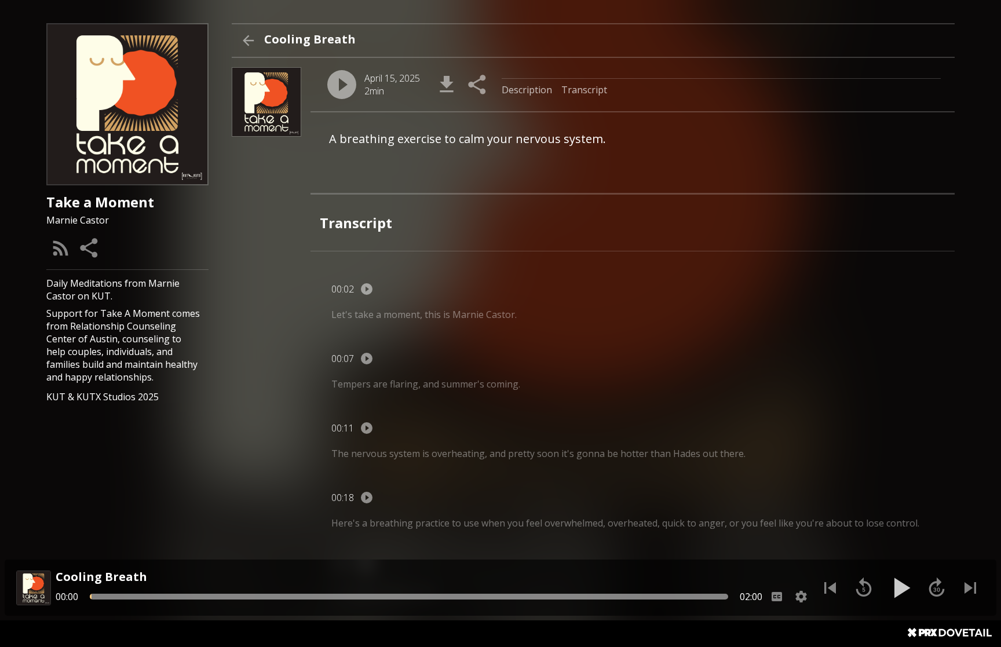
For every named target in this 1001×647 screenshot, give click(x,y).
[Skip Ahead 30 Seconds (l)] (936, 587)
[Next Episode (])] (970, 587)
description (527, 89)
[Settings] (801, 596)
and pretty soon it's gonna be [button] (553, 453)
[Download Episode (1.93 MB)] (446, 84)
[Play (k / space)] (900, 588)
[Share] (89, 247)
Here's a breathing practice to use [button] (405, 523)
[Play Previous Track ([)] (830, 587)
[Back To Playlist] (248, 40)
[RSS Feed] (60, 247)
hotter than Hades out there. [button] (683, 453)
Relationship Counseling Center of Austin (111, 332)
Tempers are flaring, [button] (376, 384)
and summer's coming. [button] (471, 384)
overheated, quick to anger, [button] (667, 523)
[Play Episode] (341, 84)
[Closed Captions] (777, 596)
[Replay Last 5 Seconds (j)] (863, 587)
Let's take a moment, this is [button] (390, 314)
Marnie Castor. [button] (484, 314)
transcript (584, 89)
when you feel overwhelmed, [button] (543, 523)
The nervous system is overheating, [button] (409, 453)
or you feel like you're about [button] (790, 523)
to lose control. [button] (886, 523)
